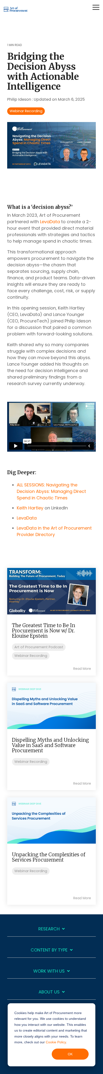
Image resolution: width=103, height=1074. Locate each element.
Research (49, 929)
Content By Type (49, 950)
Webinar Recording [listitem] (30, 655)
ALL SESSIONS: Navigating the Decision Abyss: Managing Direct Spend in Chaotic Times (51, 491)
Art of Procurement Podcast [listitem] (38, 647)
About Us (49, 992)
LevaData (50, 222)
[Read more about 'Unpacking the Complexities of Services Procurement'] (51, 820)
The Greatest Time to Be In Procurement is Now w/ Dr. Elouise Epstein (43, 630)
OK (70, 1054)
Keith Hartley (30, 508)
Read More (82, 669)
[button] (95, 7)
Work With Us (49, 971)
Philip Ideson (19, 99)
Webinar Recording (26, 111)
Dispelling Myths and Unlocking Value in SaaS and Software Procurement (50, 745)
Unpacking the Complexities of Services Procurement (48, 857)
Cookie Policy (56, 1042)
